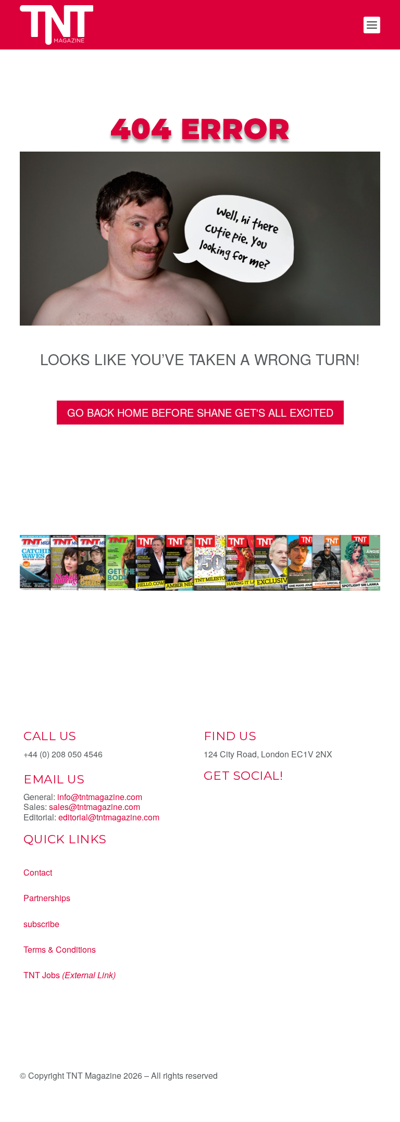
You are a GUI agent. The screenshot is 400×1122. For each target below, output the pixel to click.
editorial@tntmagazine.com (108, 817)
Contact (37, 872)
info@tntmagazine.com (99, 797)
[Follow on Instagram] (253, 812)
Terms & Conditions (59, 949)
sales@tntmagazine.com (94, 807)
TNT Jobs (41, 975)
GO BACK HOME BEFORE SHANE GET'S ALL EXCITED (200, 412)
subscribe (41, 924)
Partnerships (46, 898)
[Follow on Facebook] (212, 812)
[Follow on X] (232, 812)
